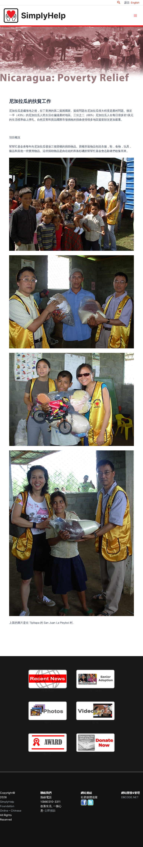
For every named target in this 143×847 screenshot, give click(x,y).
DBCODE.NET (130, 797)
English (135, 2)
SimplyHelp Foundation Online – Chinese (10, 806)
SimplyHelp (43, 15)
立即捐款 (50, 810)
